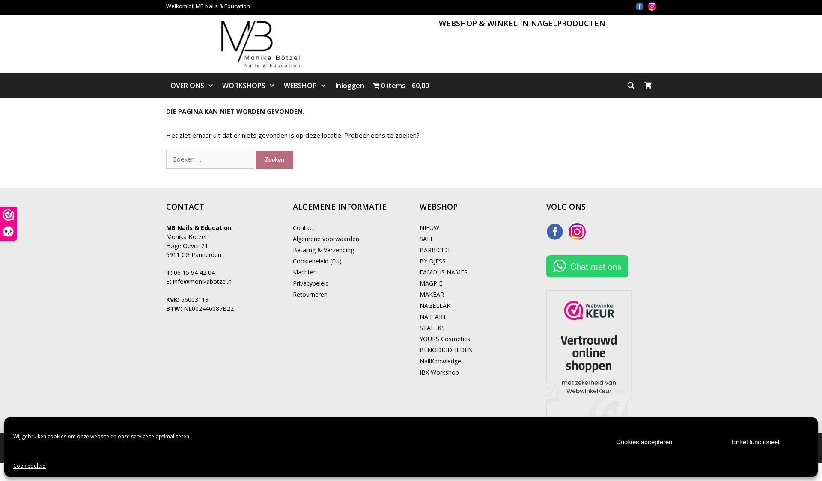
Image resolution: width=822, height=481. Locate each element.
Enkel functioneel (755, 442)
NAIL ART (433, 317)
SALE (427, 239)
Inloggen (349, 85)
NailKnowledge (440, 361)
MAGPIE (431, 283)
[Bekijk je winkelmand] (648, 85)
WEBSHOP (300, 85)
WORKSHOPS (243, 85)
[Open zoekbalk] (631, 85)
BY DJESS (433, 261)
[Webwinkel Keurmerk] (589, 355)
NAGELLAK (435, 305)
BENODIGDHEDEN (446, 350)
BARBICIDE (435, 250)
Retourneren (310, 294)
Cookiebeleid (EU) (317, 261)
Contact (304, 228)
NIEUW (429, 228)
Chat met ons (596, 266)
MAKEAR (432, 294)
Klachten (305, 272)
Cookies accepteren (644, 442)
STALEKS (432, 328)
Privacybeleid (311, 283)
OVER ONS (187, 85)
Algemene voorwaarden (326, 239)
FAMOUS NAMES (444, 272)
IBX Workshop (439, 372)
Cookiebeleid (29, 465)
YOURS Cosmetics (445, 339)
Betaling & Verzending (323, 250)
